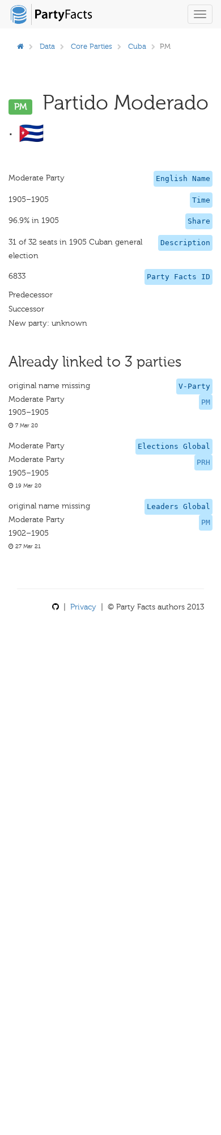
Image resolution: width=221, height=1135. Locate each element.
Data (47, 46)
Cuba (137, 46)
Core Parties (91, 46)
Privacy (83, 607)
